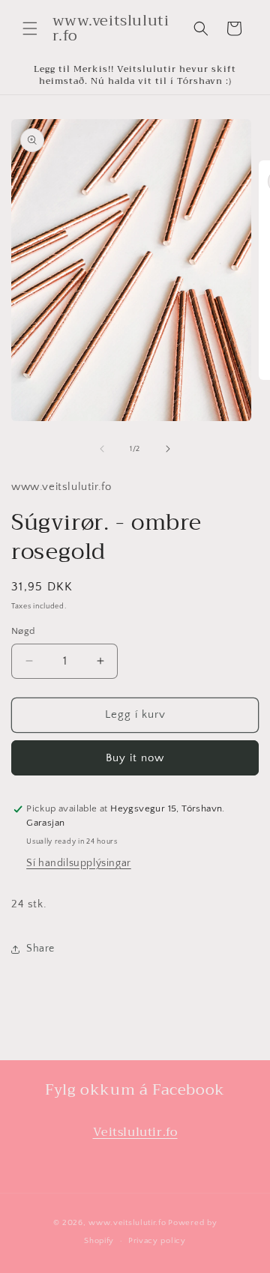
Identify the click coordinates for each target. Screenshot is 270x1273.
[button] (30, 28)
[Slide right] (168, 448)
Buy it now (135, 758)
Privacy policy (157, 1240)
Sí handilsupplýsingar (78, 863)
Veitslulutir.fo (135, 1132)
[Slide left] (102, 448)
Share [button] (40, 949)
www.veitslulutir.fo (127, 1222)
